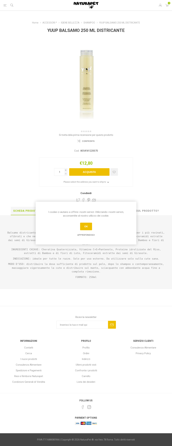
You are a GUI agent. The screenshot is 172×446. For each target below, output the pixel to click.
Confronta (88, 141)
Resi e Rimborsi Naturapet (28, 376)
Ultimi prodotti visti (86, 364)
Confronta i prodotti (86, 370)
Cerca (28, 353)
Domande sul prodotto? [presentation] (140, 210)
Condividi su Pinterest (89, 200)
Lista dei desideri (86, 381)
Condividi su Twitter (78, 200)
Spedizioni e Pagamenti (28, 370)
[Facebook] (82, 407)
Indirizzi (86, 359)
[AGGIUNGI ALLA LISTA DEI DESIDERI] (114, 172)
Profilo (86, 347)
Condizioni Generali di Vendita (28, 381)
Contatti (28, 347)
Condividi (86, 193)
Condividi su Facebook (83, 200)
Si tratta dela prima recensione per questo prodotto (86, 135)
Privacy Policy (143, 353)
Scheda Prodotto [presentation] (27, 210)
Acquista (89, 172)
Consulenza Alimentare (28, 364)
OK (86, 226)
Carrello (86, 376)
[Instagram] (89, 407)
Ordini (86, 353)
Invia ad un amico (94, 200)
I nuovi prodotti (28, 359)
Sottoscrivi (112, 325)
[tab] (27, 211)
